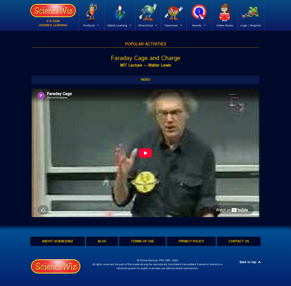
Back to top (248, 262)
